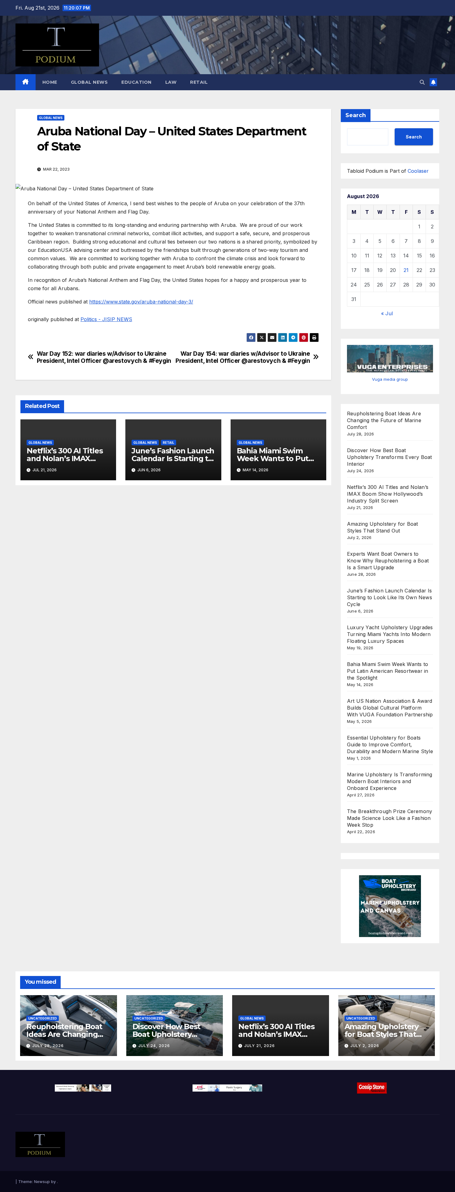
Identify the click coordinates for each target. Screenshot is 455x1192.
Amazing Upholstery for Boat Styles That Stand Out (381, 1034)
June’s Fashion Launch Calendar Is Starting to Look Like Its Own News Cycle (389, 597)
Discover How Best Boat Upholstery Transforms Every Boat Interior (389, 457)
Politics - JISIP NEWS (106, 319)
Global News (89, 82)
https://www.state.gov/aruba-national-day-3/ (141, 302)
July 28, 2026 (48, 1045)
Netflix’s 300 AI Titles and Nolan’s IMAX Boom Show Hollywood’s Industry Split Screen (387, 494)
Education (136, 82)
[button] (422, 82)
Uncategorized (42, 1018)
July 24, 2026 (154, 1045)
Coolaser (418, 171)
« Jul (387, 313)
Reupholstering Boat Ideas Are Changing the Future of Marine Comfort (384, 420)
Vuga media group (390, 379)
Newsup (42, 1181)
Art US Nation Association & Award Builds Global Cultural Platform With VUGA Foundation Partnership (390, 708)
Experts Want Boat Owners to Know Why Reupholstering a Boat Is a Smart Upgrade (388, 561)
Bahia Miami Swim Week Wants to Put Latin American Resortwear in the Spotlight (387, 671)
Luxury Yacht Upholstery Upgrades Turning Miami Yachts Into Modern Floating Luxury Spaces (390, 634)
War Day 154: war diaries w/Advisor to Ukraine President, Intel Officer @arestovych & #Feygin (243, 357)
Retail (199, 82)
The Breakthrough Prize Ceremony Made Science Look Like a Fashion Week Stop (389, 818)
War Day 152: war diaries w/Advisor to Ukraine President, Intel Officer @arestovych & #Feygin (104, 357)
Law (171, 82)
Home (49, 82)
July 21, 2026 (259, 1045)
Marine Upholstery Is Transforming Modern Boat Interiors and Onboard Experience (389, 781)
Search (355, 115)
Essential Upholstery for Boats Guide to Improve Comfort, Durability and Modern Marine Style (390, 744)
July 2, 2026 (364, 1045)
